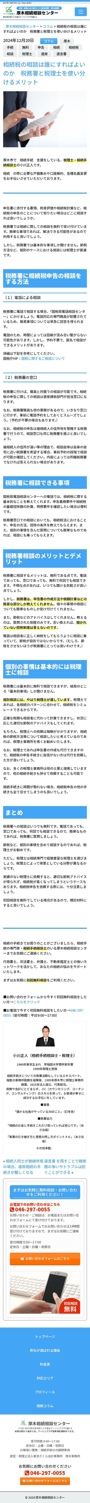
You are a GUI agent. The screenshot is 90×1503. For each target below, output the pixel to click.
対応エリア (45, 1377)
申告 (41, 47)
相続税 (74, 47)
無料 (25, 47)
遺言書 (62, 53)
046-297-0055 (32, 1209)
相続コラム (45, 1405)
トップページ (45, 1336)
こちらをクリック (26, 1001)
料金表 (45, 1364)
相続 (56, 47)
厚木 (67, 40)
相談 (10, 53)
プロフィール (45, 1391)
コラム (49, 40)
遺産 (44, 53)
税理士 (27, 53)
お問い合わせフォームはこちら (47, 1258)
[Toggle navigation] (81, 11)
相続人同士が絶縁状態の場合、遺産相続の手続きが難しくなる (23, 1166)
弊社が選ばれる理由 (45, 1350)
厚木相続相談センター (38, 11)
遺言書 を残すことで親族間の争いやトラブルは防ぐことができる (65, 1166)
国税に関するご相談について (43, 358)
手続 (10, 47)
